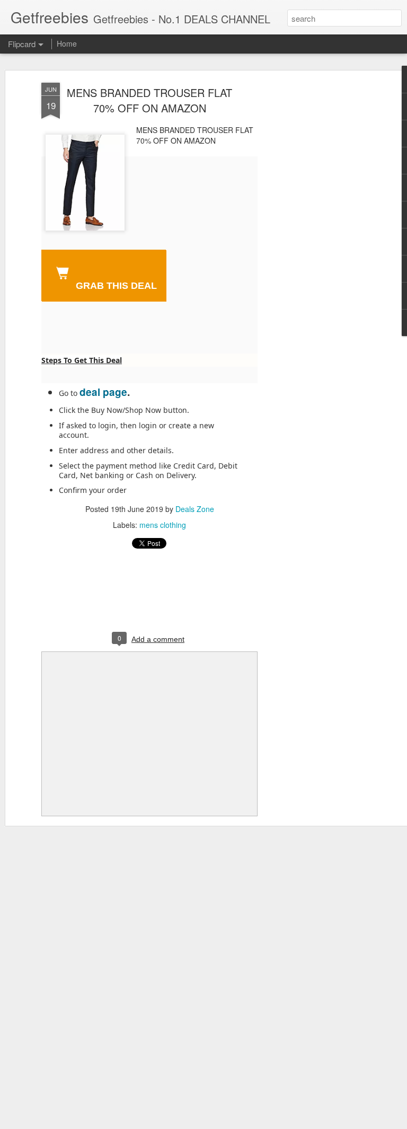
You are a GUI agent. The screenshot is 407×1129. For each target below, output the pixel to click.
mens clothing (162, 524)
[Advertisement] (316, 250)
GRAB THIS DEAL (115, 285)
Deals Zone (194, 509)
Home (67, 43)
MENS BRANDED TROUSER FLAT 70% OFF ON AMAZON (149, 100)
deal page (103, 392)
